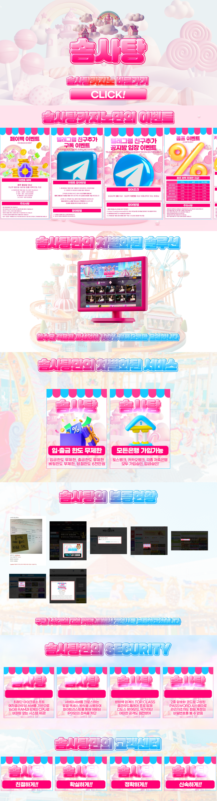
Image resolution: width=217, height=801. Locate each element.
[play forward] (213, 173)
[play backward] (3, 173)
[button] (25, 173)
